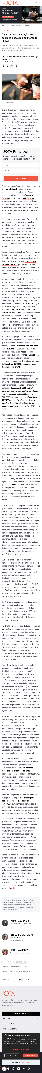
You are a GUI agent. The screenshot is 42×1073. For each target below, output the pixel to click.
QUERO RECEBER (21, 178)
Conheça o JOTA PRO (21, 1014)
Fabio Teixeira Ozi (8, 57)
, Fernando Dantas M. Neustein (24, 57)
